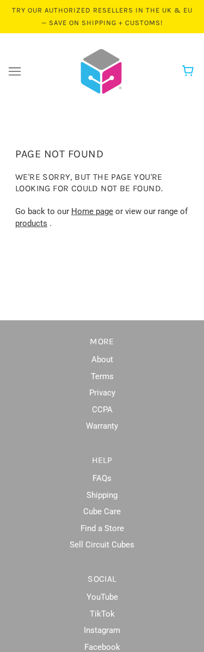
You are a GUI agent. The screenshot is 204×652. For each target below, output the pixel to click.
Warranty (102, 426)
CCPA (102, 410)
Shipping (102, 495)
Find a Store (102, 528)
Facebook (102, 647)
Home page (92, 211)
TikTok (102, 614)
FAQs (102, 478)
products (31, 223)
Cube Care (102, 511)
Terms (102, 376)
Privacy (102, 393)
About (102, 359)
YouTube (102, 597)
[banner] (101, 71)
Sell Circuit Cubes (102, 545)
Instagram (102, 630)
